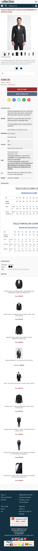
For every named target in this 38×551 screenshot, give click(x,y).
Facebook (14, 100)
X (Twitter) (19, 100)
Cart (36, 2)
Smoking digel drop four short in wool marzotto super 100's (19, 338)
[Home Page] (7, 3)
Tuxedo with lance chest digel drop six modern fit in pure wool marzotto (19, 453)
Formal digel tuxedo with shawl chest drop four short (19, 407)
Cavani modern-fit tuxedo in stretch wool (19, 360)
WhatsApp (24, 100)
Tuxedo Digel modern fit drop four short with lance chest (19, 430)
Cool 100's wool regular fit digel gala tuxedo (19, 383)
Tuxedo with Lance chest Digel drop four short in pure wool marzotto (19, 476)
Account (36, 6)
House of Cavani (6, 57)
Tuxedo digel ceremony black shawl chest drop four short (19, 315)
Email (9, 100)
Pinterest (29, 100)
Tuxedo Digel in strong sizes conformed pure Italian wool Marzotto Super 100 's (19, 291)
